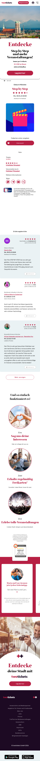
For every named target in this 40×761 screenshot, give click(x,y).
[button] (33, 3)
